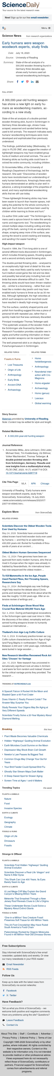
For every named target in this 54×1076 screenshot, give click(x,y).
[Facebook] (17, 81)
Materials (7, 418)
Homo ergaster (42, 383)
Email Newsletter (15, 964)
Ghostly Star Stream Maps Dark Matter (23, 771)
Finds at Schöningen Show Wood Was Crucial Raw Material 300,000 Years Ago (23, 607)
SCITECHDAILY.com (22, 683)
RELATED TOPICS (11, 352)
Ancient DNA (14, 384)
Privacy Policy (9, 1037)
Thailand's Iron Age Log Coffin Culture (23, 632)
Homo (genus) (42, 393)
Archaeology (14, 389)
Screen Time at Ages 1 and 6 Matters (23, 780)
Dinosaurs (9, 840)
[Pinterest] (27, 81)
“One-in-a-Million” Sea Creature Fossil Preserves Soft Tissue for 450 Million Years (26, 919)
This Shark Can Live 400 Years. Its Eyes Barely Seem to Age (24, 881)
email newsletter (40, 17)
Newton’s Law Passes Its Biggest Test (23, 754)
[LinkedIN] (32, 81)
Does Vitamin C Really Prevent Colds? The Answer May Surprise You (24, 701)
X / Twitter (11, 995)
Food (7, 803)
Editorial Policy (27, 1037)
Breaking (7, 729)
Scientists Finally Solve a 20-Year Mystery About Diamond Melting (27, 717)
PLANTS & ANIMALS (10, 794)
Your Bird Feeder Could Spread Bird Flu (24, 766)
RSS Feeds (12, 969)
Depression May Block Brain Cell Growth (25, 749)
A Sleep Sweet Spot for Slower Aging (23, 776)
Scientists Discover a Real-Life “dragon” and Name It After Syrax (26, 873)
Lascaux (39, 398)
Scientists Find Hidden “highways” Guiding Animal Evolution (26, 866)
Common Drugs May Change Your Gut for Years (25, 760)
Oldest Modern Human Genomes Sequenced (26, 552)
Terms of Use (45, 1037)
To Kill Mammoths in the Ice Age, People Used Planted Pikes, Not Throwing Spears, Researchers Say (25, 579)
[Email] (37, 81)
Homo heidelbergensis (43, 360)
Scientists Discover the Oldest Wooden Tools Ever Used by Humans (26, 527)
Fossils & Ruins (12, 359)
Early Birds (13, 379)
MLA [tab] (23, 483)
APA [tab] (33, 483)
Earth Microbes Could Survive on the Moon (26, 745)
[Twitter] (22, 81)
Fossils (8, 845)
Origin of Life (14, 369)
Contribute (32, 1033)
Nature (7, 798)
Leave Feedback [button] (15, 1020)
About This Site (9, 1033)
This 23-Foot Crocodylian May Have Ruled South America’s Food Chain (26, 926)
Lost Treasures (15, 364)
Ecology (8, 817)
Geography (10, 822)
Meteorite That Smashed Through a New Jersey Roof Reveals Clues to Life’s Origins (26, 900)
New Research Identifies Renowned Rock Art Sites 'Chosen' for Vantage (26, 657)
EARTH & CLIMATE (10, 812)
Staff (22, 1033)
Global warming (43, 403)
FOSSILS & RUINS (9, 831)
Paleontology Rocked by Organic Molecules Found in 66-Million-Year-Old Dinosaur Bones (27, 933)
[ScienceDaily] (21, 5)
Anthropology (14, 374)
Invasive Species (13, 808)
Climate (8, 826)
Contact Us (12, 1024)
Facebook (11, 990)
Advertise (46, 1033)
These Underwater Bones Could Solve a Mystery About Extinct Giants (25, 907)
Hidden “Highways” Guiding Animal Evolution (27, 740)
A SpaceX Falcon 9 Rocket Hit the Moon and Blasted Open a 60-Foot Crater (25, 693)
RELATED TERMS (38, 352)
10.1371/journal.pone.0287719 (21, 472)
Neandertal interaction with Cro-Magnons (43, 375)
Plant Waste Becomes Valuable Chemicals (26, 736)
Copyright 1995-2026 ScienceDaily (21, 1042)
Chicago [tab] (45, 483)
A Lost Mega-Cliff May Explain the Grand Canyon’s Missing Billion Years (25, 893)
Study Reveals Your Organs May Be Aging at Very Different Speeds (25, 709)
